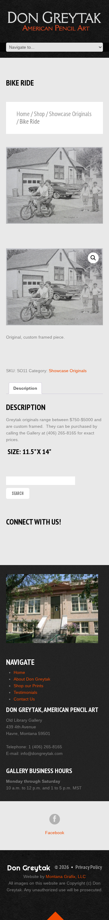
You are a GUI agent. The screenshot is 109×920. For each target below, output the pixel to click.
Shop (39, 114)
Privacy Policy (88, 867)
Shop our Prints (28, 685)
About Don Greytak (32, 679)
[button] (93, 257)
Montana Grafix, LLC (66, 876)
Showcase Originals (70, 114)
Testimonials (25, 692)
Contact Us (24, 699)
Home (23, 114)
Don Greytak (28, 867)
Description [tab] (25, 388)
